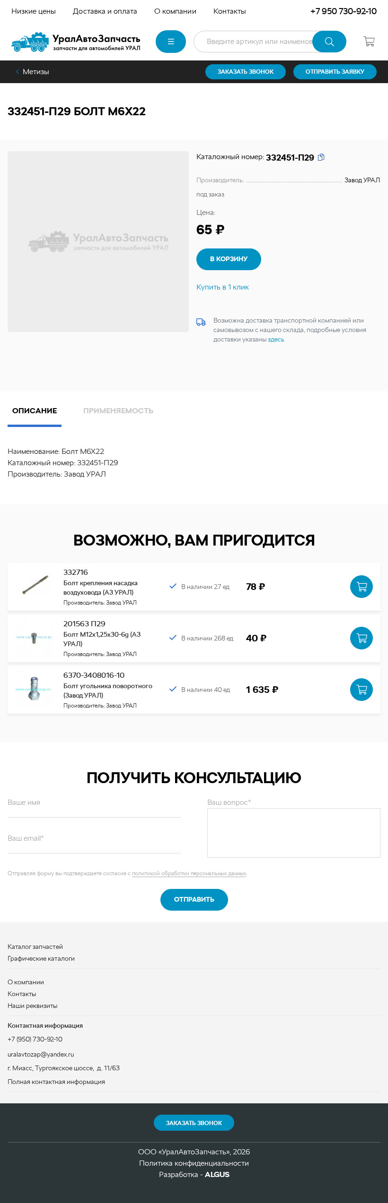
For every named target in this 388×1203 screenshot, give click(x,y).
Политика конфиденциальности (194, 1163)
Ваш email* (26, 838)
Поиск (329, 41)
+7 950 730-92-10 (343, 11)
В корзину (228, 259)
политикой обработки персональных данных (189, 873)
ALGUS (217, 1174)
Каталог (171, 41)
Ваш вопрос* (229, 802)
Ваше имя (24, 802)
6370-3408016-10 (93, 675)
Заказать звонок (194, 1123)
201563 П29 (84, 623)
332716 (75, 572)
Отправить (194, 899)
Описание (34, 410)
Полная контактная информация (56, 1081)
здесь (276, 339)
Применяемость (118, 410)
